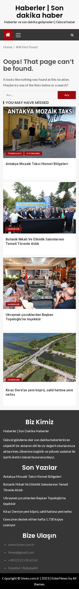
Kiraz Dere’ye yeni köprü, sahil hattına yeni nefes (37, 511)
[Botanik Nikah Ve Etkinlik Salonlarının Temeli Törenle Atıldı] (39, 207)
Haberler (14, 229)
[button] (18, 35)
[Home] (8, 35)
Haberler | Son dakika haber (39, 11)
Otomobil (33, 153)
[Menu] (18, 35)
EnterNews (59, 578)
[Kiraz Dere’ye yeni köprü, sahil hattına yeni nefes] (39, 358)
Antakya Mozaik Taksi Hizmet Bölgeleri (37, 164)
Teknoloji (14, 153)
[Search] (72, 35)
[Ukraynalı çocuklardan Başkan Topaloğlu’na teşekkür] (39, 283)
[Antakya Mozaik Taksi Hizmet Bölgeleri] (39, 132)
